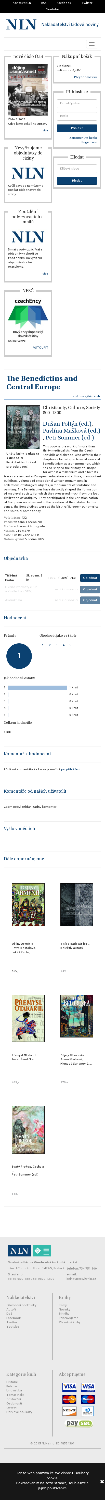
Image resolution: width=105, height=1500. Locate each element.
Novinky (64, 1310)
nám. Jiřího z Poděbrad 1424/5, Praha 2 (36, 1268)
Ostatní (11, 1408)
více (45, 131)
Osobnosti (14, 1404)
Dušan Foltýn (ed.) (67, 424)
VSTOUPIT (40, 348)
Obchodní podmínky (21, 1305)
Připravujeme (68, 1318)
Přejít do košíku (85, 77)
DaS (9, 1314)
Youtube (52, 9)
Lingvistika (14, 1391)
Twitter (87, 3)
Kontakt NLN (22, 3)
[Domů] (52, 25)
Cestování (13, 1399)
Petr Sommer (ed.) (70, 438)
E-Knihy (64, 1314)
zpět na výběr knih (86, 396)
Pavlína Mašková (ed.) (71, 431)
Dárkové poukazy (19, 1412)
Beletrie (12, 1386)
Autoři (11, 1310)
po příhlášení (70, 770)
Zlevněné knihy (70, 1322)
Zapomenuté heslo (83, 138)
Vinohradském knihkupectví (55, 1262)
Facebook (64, 3)
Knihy (63, 1305)
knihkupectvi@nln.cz (81, 1279)
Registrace (89, 142)
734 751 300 (88, 1269)
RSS (44, 3)
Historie (12, 1382)
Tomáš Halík (15, 1395)
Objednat (90, 578)
